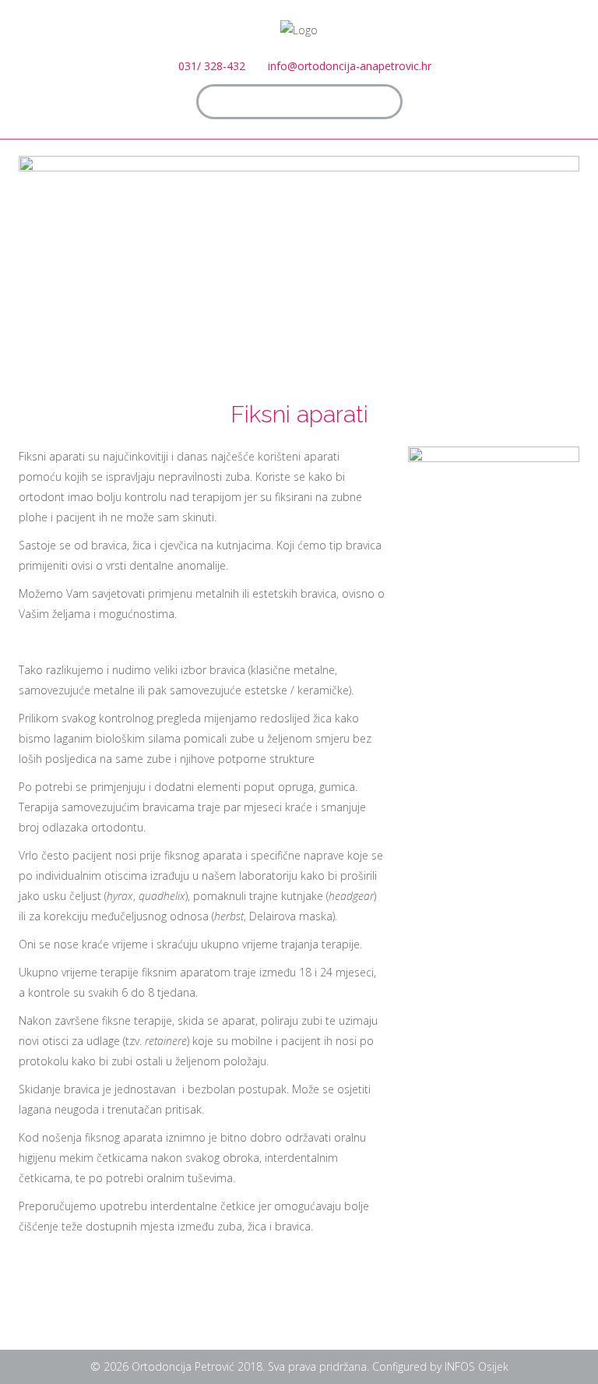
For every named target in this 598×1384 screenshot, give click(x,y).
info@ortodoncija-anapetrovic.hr (349, 65)
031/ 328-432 (211, 65)
